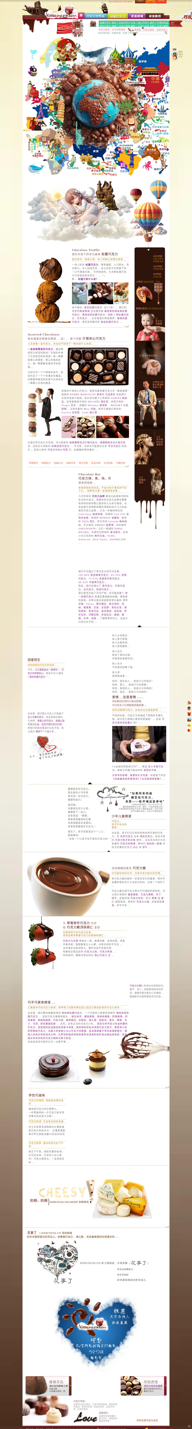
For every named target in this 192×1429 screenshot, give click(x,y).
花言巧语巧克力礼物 (51, 734)
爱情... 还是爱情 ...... (128, 709)
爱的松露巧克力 (93, 307)
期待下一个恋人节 (45, 741)
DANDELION (118, 549)
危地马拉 (94, 620)
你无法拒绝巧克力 (122, 722)
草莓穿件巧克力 (80, 946)
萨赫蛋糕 (117, 1041)
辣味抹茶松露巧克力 (93, 314)
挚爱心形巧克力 (45, 730)
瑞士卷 (93, 1044)
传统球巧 (33, 473)
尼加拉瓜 (106, 624)
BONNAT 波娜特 (109, 527)
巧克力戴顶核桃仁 (81, 950)
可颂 (35, 1048)
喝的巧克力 (118, 860)
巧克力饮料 (136, 921)
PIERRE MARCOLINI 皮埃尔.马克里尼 (93, 394)
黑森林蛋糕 (103, 1041)
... (89, 279)
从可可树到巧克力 (150, 308)
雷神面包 (71, 1044)
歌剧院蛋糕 (44, 1044)
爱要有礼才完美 (139, 788)
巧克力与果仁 (137, 1009)
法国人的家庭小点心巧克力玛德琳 (67, 1055)
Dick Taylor (100, 549)
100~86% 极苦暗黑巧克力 (93, 584)
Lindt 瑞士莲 (89, 412)
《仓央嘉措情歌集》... (152, 791)
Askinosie (84, 549)
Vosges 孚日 (69, 405)
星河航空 (115, 542)
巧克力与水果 (70, 967)
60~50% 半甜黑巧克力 (91, 592)
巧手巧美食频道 (81, 311)
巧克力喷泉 (106, 981)
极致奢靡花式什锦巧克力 (83, 442)
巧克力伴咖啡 (94, 1124)
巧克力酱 (129, 891)
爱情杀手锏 (149, 783)
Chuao (90, 613)
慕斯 (119, 1044)
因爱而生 (34, 669)
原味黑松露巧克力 (72, 1037)
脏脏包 (103, 1044)
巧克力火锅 (142, 925)
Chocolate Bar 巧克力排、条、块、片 (94, 488)
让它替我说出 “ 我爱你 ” (47, 679)
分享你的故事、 (121, 788)
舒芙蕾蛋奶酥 (48, 1048)
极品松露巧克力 (110, 322)
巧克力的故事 (154, 863)
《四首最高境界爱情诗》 (126, 791)
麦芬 (111, 1044)
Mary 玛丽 (90, 409)
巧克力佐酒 (92, 1145)
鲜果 (154, 921)
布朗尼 (82, 1044)
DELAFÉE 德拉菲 (98, 401)
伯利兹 (118, 620)
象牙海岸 (114, 613)
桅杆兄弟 (100, 545)
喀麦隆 (87, 617)
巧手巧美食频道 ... (41, 1026)
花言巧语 (95, 473)
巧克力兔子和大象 (151, 860)
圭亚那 (105, 617)
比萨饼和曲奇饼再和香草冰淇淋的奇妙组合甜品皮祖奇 (89, 1059)
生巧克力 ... (84, 318)
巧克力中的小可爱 (58, 450)
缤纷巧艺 (70, 463)
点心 (162, 867)
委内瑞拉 (101, 613)
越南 (116, 624)
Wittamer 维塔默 (97, 405)
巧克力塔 (58, 1044)
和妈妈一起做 (128, 867)
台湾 (86, 628)
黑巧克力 (107, 595)
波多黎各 (106, 620)
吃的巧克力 (118, 856)
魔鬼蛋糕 (133, 918)
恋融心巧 (58, 473)
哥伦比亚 (117, 617)
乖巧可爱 (83, 473)
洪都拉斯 (94, 624)
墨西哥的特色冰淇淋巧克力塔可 (94, 1051)
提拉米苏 (77, 1041)
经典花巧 (46, 473)
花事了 (32, 1257)
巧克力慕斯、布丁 (151, 918)
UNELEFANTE (87, 538)
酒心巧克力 (100, 985)
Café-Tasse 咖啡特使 (90, 524)
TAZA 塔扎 (88, 531)
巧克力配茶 (92, 1167)
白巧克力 (89, 599)
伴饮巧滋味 (94, 1119)
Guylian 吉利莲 (71, 412)
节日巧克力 (114, 446)
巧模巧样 (120, 473)
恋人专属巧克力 (36, 727)
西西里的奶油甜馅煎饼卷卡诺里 (56, 1051)
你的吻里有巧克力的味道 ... (42, 674)
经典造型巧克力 (60, 446)
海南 (93, 628)
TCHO (111, 545)
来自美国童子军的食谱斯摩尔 (105, 1055)
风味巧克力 (102, 599)
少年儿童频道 (122, 829)
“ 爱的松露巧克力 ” (37, 686)
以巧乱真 (108, 473)
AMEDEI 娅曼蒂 (104, 534)
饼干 (118, 870)
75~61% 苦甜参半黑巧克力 (104, 588)
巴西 (96, 617)
